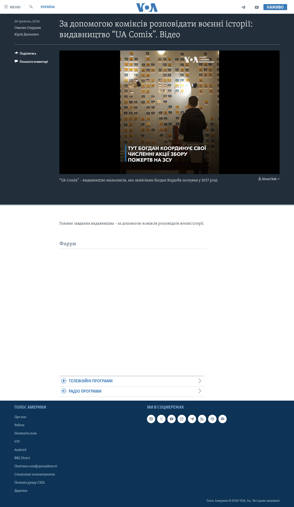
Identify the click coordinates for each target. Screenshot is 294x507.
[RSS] (202, 419)
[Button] (25, 55)
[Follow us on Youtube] (171, 419)
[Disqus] (133, 302)
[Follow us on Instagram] (182, 419)
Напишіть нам (25, 433)
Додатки (20, 491)
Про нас (20, 417)
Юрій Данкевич (26, 34)
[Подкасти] (212, 419)
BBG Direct (22, 458)
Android (20, 450)
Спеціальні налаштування (34, 474)
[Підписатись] (222, 419)
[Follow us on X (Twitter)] (161, 419)
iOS (17, 442)
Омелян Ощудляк (27, 28)
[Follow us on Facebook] (151, 419)
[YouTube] (256, 7)
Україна (47, 7)
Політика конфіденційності (35, 466)
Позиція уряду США (29, 482)
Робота (19, 425)
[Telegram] (243, 7)
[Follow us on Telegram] (192, 419)
